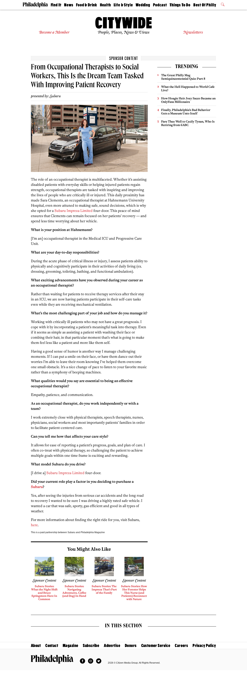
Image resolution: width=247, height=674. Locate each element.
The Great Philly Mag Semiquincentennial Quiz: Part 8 (183, 76)
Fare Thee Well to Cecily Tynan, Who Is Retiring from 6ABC (188, 123)
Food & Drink (86, 5)
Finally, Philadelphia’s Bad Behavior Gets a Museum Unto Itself (185, 111)
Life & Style (123, 5)
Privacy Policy (204, 645)
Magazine (70, 645)
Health (105, 5)
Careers (181, 645)
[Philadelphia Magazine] (52, 659)
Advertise (112, 645)
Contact (51, 645)
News (68, 5)
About (36, 645)
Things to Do (180, 5)
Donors (131, 645)
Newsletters (193, 32)
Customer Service (155, 645)
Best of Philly (204, 5)
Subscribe (91, 645)
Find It (56, 5)
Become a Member (54, 32)
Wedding (143, 5)
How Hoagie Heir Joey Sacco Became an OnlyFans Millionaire (188, 100)
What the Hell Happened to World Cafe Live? (188, 88)
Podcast (160, 5)
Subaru (55, 96)
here (34, 525)
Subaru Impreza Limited (73, 210)
